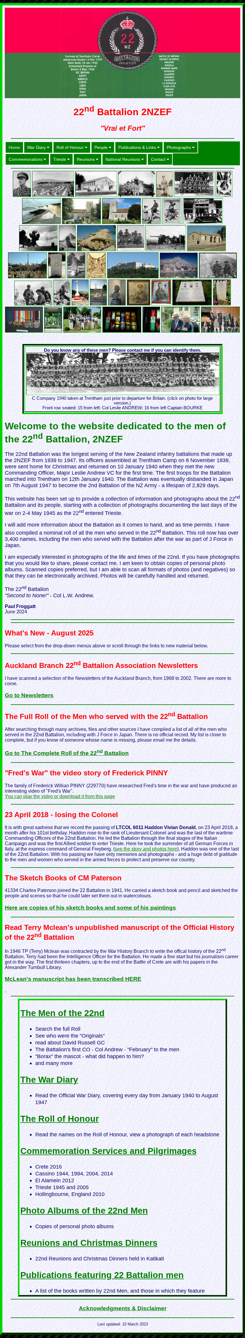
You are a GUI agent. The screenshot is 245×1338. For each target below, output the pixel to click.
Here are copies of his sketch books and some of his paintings (90, 908)
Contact (159, 159)
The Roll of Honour (59, 1119)
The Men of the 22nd (62, 1013)
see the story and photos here (146, 848)
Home (14, 147)
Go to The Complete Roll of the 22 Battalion (67, 753)
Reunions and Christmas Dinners (88, 1243)
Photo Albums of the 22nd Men (84, 1210)
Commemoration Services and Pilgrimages (108, 1151)
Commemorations (26, 159)
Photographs (179, 147)
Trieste (60, 159)
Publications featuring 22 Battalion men (102, 1275)
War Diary (37, 147)
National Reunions (123, 159)
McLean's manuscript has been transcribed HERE (73, 979)
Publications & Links (137, 147)
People (101, 147)
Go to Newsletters (29, 695)
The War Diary (49, 1079)
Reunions (86, 159)
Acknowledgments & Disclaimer (122, 1308)
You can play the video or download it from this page (60, 796)
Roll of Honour (70, 147)
